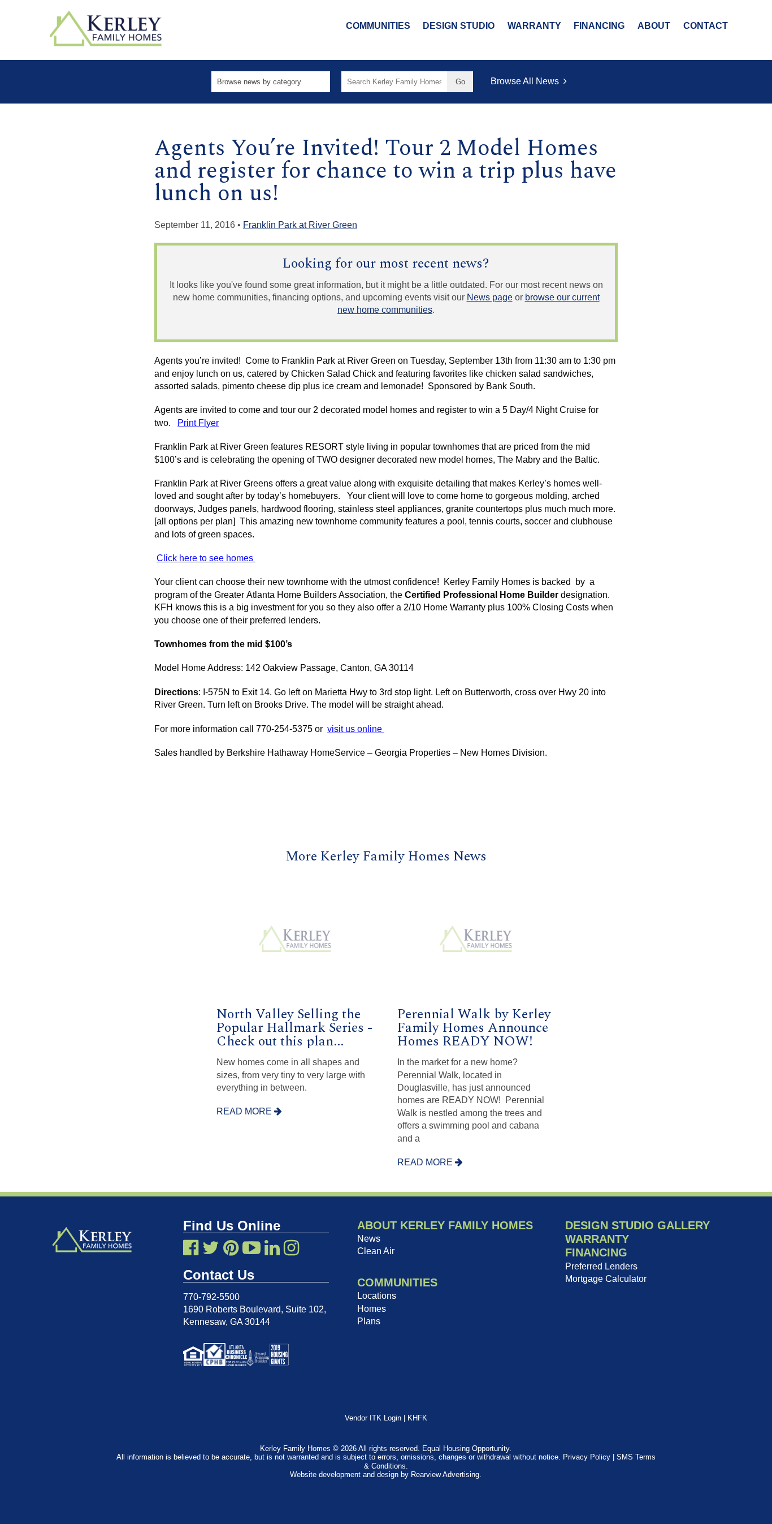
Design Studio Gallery (637, 1225)
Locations (376, 1296)
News (368, 1238)
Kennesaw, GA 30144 (226, 1322)
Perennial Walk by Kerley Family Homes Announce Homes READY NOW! (474, 1028)
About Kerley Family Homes (445, 1225)
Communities (378, 26)
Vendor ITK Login (373, 1418)
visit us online (355, 729)
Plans (368, 1321)
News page (490, 297)
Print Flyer (198, 423)
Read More (245, 1111)
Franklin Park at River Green (300, 225)
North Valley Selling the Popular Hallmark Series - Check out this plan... (294, 1028)
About (653, 26)
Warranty (534, 26)
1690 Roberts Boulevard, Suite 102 (253, 1309)
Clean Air (375, 1251)
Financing (599, 26)
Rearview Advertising (445, 1474)
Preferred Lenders (601, 1266)
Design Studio (459, 26)
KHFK (417, 1418)
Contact (705, 26)
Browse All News (527, 81)
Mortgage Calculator (606, 1279)
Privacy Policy (586, 1457)
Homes (371, 1309)
